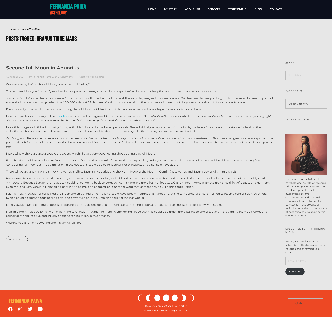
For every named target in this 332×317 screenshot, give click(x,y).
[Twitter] (30, 309)
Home (13, 29)
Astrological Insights (91, 76)
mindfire (62, 116)
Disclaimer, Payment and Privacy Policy (166, 306)
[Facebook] (10, 309)
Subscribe (295, 271)
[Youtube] (39, 309)
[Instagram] (20, 309)
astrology (58, 13)
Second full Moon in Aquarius (42, 68)
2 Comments (66, 76)
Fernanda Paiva (68, 7)
